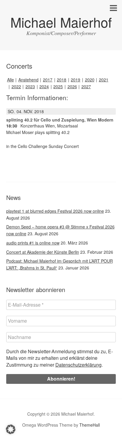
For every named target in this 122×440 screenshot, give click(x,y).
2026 (72, 86)
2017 (47, 80)
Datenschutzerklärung (78, 364)
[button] (10, 429)
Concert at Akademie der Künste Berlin (42, 252)
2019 (75, 80)
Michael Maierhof (61, 21)
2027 (86, 86)
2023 (30, 86)
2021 (103, 80)
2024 (44, 86)
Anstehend (28, 80)
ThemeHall (89, 425)
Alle (10, 80)
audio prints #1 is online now (33, 243)
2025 (58, 86)
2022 (16, 86)
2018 (61, 80)
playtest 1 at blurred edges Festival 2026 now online (55, 211)
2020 (89, 80)
